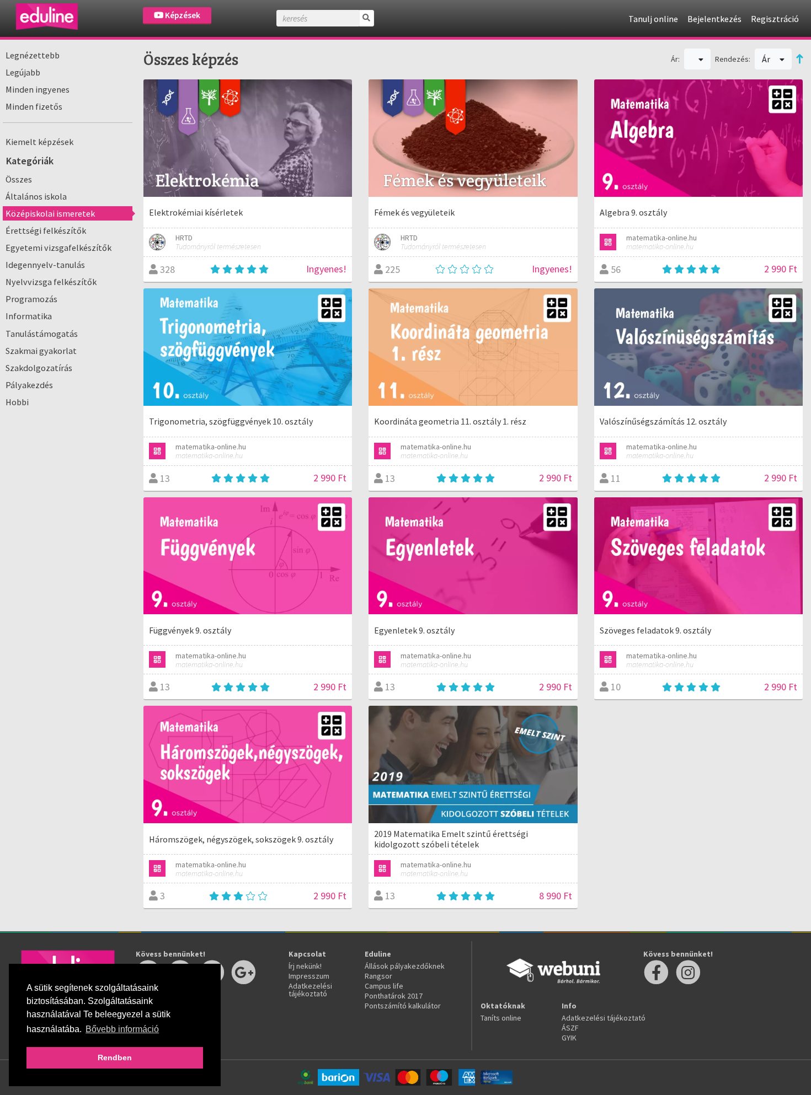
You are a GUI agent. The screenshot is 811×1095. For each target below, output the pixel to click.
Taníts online (501, 1018)
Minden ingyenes (38, 89)
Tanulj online (653, 18)
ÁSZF (570, 1028)
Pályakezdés (29, 384)
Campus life (384, 986)
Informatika (29, 315)
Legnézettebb (33, 55)
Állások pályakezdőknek (405, 966)
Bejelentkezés (714, 18)
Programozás (31, 298)
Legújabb (23, 72)
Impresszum (309, 976)
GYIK (569, 1038)
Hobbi (17, 401)
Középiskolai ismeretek (50, 213)
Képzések (181, 15)
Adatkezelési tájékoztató (310, 990)
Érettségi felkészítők (46, 230)
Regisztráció (775, 18)
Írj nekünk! (305, 966)
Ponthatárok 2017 (394, 996)
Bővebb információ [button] (122, 1029)
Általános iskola (36, 196)
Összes (19, 179)
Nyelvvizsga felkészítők (51, 281)
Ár (767, 59)
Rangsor (378, 976)
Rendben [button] (115, 1057)
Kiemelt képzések (39, 141)
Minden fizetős (34, 106)
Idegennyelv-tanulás (45, 264)
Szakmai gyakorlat (41, 350)
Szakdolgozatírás (39, 367)
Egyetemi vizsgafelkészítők (58, 247)
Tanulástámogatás (42, 333)
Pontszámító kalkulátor (403, 1006)
